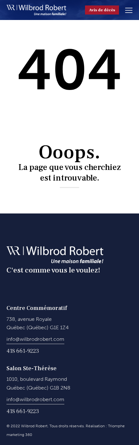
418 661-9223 (22, 351)
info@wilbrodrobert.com (35, 339)
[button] (129, 10)
